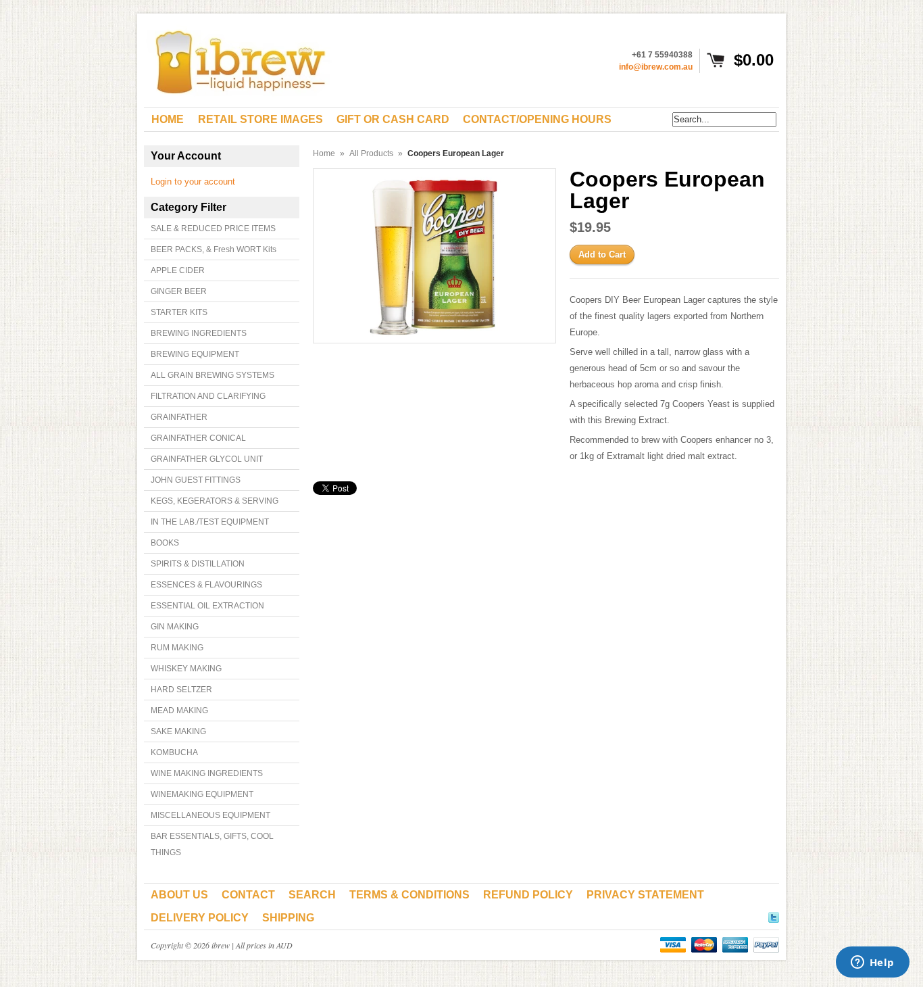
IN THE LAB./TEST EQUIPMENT (210, 522)
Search (312, 894)
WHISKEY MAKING (186, 668)
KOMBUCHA (174, 752)
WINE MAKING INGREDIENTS (207, 773)
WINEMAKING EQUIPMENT (202, 794)
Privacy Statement (645, 894)
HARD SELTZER (181, 689)
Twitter (773, 915)
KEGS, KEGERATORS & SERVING (214, 501)
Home (324, 153)
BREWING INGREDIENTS (199, 333)
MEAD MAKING (179, 710)
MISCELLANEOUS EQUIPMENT (210, 815)
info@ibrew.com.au (656, 67)
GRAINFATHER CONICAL (198, 438)
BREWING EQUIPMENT (195, 354)
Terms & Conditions (409, 894)
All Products (371, 153)
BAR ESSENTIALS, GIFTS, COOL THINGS (212, 844)
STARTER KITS (179, 312)
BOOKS (165, 543)
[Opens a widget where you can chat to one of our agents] (872, 963)
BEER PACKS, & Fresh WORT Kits (213, 249)
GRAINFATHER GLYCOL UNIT (207, 459)
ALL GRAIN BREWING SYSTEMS (212, 375)
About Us (179, 894)
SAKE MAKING (178, 731)
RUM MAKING (177, 647)
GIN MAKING (175, 626)
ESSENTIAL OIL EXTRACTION (207, 605)
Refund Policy (528, 894)
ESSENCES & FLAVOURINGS (206, 584)
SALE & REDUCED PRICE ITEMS (213, 228)
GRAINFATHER (179, 417)
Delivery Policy (200, 917)
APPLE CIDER (178, 270)
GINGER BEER (179, 291)
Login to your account (193, 181)
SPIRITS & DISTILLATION (198, 564)
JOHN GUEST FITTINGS (196, 480)
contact (248, 894)
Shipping (288, 917)
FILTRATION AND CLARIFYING (208, 396)
